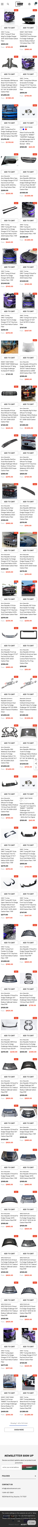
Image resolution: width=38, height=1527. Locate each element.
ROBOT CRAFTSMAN (26, 32)
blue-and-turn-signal (23, 800)
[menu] (2, 4)
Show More (19, 1430)
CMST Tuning (5, 32)
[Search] (8, 4)
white (21, 129)
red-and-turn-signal (26, 800)
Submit (29, 1467)
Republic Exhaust (6, 698)
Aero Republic (5, 78)
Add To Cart (9, 28)
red (26, 129)
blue (23, 129)
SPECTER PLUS (24, 1213)
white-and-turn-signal (21, 800)
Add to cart (28, 123)
